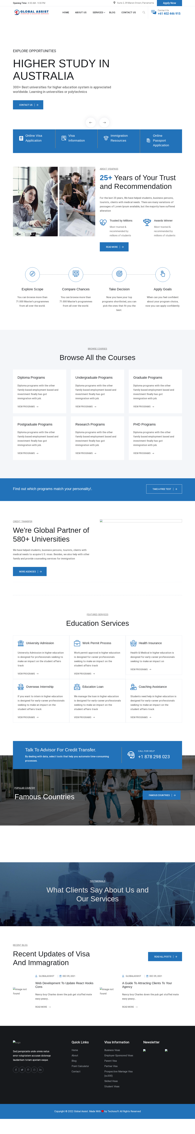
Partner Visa (110, 1066)
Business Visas (112, 1050)
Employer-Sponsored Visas (118, 1055)
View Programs (26, 673)
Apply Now (169, 3)
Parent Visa (110, 1060)
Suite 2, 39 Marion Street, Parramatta (135, 3)
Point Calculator (80, 1066)
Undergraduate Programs (94, 377)
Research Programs (90, 424)
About (75, 1055)
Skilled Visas (111, 1081)
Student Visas (111, 1086)
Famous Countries (159, 795)
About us (81, 12)
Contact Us (25, 105)
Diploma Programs (31, 377)
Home (65, 12)
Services (98, 12)
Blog (112, 12)
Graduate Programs (147, 377)
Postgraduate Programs (35, 424)
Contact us (128, 12)
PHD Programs (144, 424)
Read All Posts (162, 957)
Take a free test (161, 489)
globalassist (46, 976)
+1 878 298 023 (154, 756)
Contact (76, 1071)
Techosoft (113, 1111)
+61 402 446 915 (169, 13)
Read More (41, 1007)
